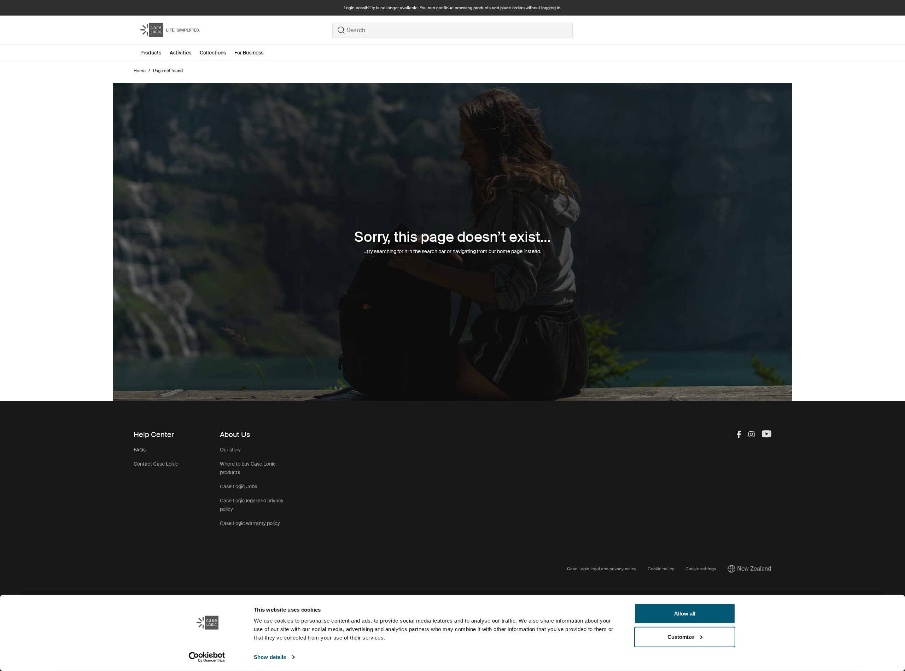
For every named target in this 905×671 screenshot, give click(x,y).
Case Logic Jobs (238, 486)
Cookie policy (661, 569)
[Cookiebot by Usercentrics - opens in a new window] (207, 657)
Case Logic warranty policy (250, 523)
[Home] (236, 30)
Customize (680, 637)
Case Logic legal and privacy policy (601, 569)
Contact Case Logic (156, 464)
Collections (213, 52)
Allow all (684, 614)
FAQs (140, 450)
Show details (270, 657)
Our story (230, 450)
